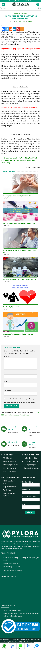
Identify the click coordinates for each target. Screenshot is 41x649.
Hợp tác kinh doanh (9, 487)
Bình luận (7, 356)
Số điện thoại (26, 489)
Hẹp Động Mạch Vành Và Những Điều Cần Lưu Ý (17, 195)
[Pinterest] (18, 29)
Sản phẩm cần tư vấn (29, 497)
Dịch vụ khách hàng (9, 471)
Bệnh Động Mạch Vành (20, 13)
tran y (30, 21)
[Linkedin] (14, 29)
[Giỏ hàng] (37, 4)
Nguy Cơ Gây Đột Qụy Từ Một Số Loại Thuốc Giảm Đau (19, 223)
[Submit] (39, 8)
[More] (22, 29)
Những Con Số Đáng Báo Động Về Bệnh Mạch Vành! (18, 334)
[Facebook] (3, 29)
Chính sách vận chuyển (31, 468)
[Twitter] (7, 29)
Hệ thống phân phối (9, 468)
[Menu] (3, 4)
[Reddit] (10, 29)
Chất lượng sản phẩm (10, 465)
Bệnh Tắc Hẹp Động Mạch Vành (12, 307)
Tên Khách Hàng (27, 482)
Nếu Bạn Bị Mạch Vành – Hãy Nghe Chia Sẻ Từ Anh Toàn (19, 279)
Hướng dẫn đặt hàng (30, 458)
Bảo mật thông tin (30, 465)
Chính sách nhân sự (9, 461)
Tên (5, 373)
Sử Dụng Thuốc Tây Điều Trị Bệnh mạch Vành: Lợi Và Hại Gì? (19, 251)
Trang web (7, 390)
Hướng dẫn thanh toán (31, 461)
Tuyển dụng (7, 490)
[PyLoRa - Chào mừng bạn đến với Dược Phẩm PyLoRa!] (20, 4)
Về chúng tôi (7, 458)
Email (6, 381)
